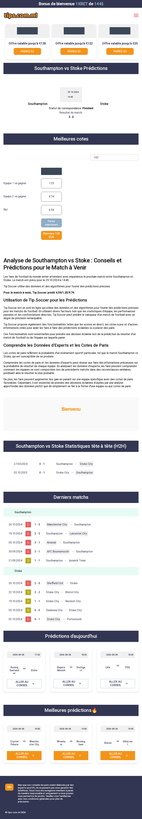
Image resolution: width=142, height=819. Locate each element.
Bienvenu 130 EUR (51, 235)
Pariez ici (27, 51)
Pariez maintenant (51, 223)
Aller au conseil (22, 683)
